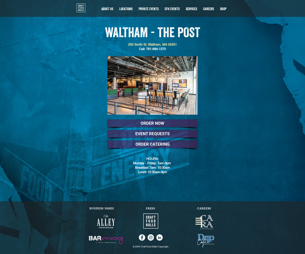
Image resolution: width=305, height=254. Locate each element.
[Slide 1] (147, 110)
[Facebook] (142, 237)
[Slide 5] (162, 109)
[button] (107, 9)
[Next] (193, 85)
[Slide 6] (143, 109)
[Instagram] (151, 237)
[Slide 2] (151, 109)
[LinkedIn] (159, 237)
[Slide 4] (158, 109)
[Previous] (111, 85)
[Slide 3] (154, 109)
